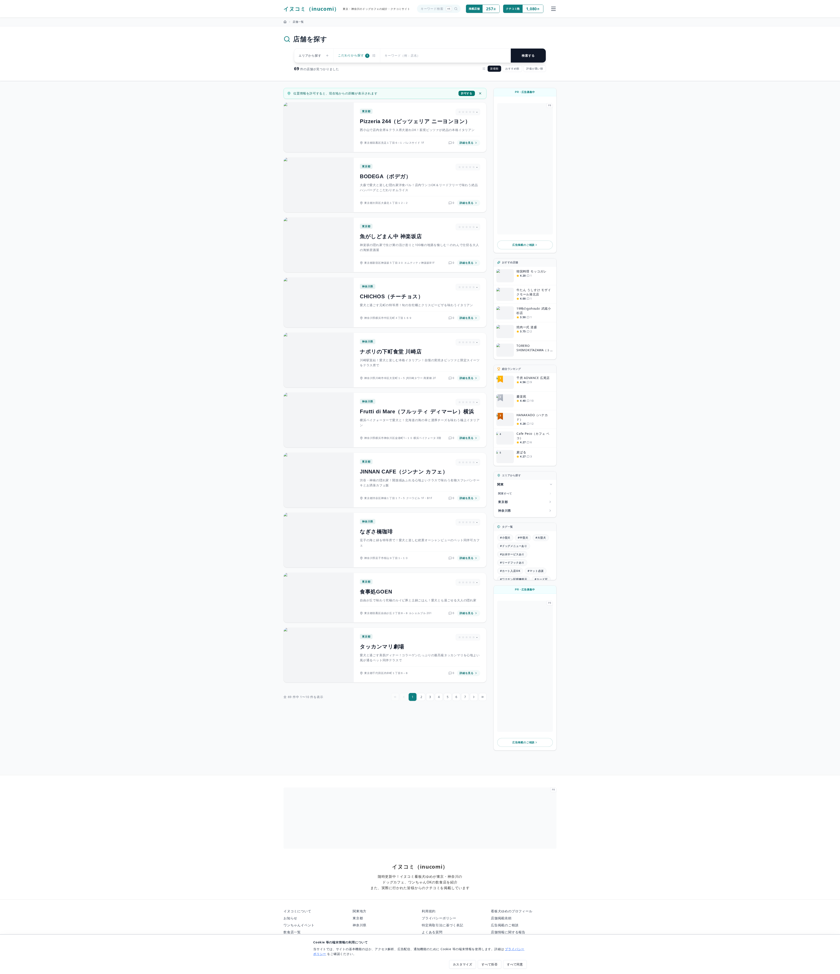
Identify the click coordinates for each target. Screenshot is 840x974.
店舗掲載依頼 (501, 918)
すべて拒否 (489, 964)
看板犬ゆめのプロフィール (511, 911)
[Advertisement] (525, 168)
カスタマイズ (462, 964)
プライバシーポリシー (439, 918)
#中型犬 (523, 537)
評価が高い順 (534, 68)
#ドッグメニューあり (513, 546)
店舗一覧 (298, 22)
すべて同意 (515, 964)
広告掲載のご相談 (523, 245)
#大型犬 (541, 537)
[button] (525, 168)
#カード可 (541, 579)
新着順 (494, 68)
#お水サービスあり (512, 554)
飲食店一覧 (292, 932)
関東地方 (359, 911)
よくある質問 (432, 932)
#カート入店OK (510, 571)
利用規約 (429, 911)
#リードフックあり (512, 562)
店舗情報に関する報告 (508, 932)
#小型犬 (505, 537)
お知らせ (290, 918)
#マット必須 (536, 571)
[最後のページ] (482, 697)
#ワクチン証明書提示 (513, 579)
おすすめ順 (512, 68)
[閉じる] (480, 93)
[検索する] (456, 9)
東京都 (358, 918)
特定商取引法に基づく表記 (442, 925)
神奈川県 (359, 925)
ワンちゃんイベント (299, 925)
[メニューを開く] (553, 9)
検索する (528, 55)
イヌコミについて (297, 911)
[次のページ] (474, 697)
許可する (466, 93)
